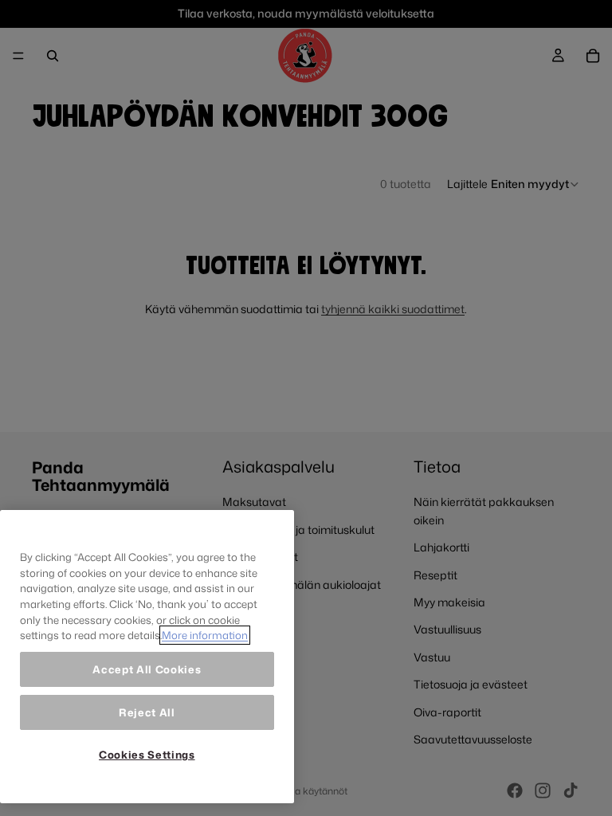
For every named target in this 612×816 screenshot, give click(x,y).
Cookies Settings (147, 754)
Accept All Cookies (146, 669)
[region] (147, 656)
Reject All (147, 712)
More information (205, 635)
